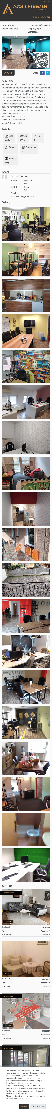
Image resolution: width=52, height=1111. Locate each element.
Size (11, 136)
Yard (25, 136)
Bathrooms (31, 147)
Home (36, 17)
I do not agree (38, 1106)
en (45, 2)
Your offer (45, 17)
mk (49, 2)
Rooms (12, 147)
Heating (12, 158)
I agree (24, 1106)
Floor (39, 136)
